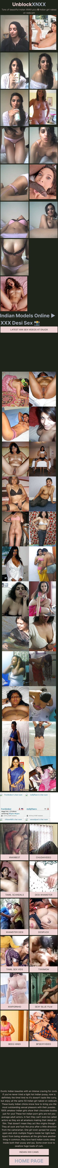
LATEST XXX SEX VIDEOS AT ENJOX (29, 329)
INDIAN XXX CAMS (29, 1152)
